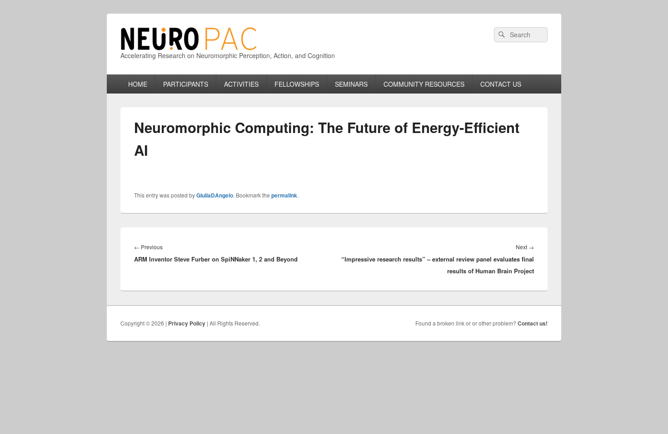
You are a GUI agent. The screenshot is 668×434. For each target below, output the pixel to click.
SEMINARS (351, 84)
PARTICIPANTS (185, 84)
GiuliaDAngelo (214, 195)
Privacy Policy (186, 323)
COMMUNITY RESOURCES (424, 84)
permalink (284, 195)
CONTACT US (500, 84)
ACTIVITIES (241, 84)
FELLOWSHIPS (296, 84)
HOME (137, 84)
